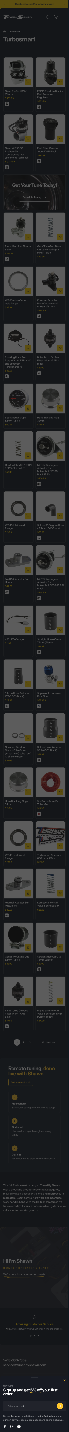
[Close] (64, 1380)
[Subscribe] (60, 1406)
